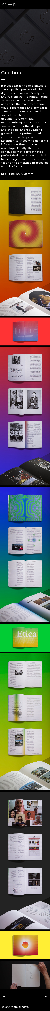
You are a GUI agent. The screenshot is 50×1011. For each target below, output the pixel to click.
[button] (4, 996)
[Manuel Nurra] (9, 4)
